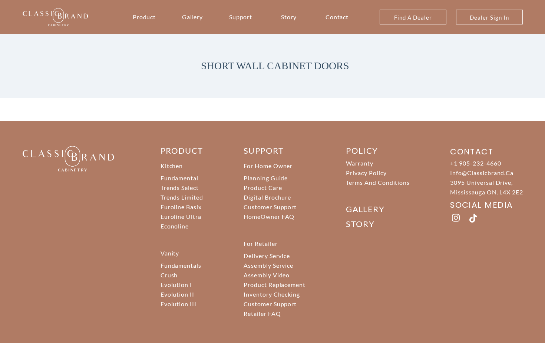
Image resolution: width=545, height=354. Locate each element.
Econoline (175, 226)
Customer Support (270, 206)
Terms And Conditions (378, 182)
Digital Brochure (267, 197)
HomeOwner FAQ (269, 216)
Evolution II (178, 294)
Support (240, 16)
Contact (337, 16)
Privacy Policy (366, 172)
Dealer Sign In (489, 17)
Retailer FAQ (262, 313)
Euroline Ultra (181, 216)
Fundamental (180, 177)
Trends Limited (182, 197)
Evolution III (178, 303)
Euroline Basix (181, 206)
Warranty (359, 163)
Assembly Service (268, 265)
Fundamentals (181, 265)
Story (289, 16)
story (360, 224)
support (264, 151)
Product (144, 16)
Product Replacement (274, 284)
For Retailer (261, 243)
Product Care (263, 187)
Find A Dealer (413, 17)
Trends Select (180, 187)
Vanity (170, 253)
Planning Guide (266, 177)
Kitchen (172, 165)
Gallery (192, 16)
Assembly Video (267, 274)
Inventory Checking (272, 294)
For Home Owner (268, 165)
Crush (169, 274)
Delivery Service (267, 255)
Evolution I (176, 284)
